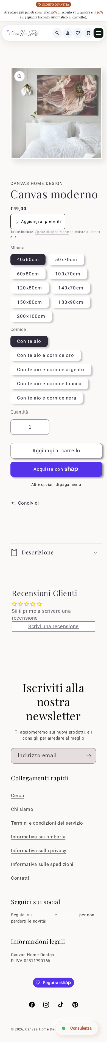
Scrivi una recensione (53, 626)
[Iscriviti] (88, 756)
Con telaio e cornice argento (51, 369)
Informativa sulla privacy (38, 850)
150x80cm (29, 302)
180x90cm (70, 302)
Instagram (44, 915)
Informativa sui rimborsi (38, 836)
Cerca (17, 795)
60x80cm (28, 274)
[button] (56, 552)
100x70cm (67, 274)
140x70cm (70, 288)
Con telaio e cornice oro (45, 355)
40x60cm (28, 259)
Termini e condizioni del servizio (47, 823)
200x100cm (31, 316)
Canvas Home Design (43, 1029)
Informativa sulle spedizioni (42, 864)
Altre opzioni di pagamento (56, 484)
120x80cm (29, 288)
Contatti (20, 878)
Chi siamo (22, 809)
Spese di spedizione (52, 232)
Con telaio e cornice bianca (49, 383)
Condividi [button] (28, 503)
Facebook (68, 915)
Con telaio (29, 341)
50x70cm (66, 259)
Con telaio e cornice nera (46, 398)
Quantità (19, 412)
